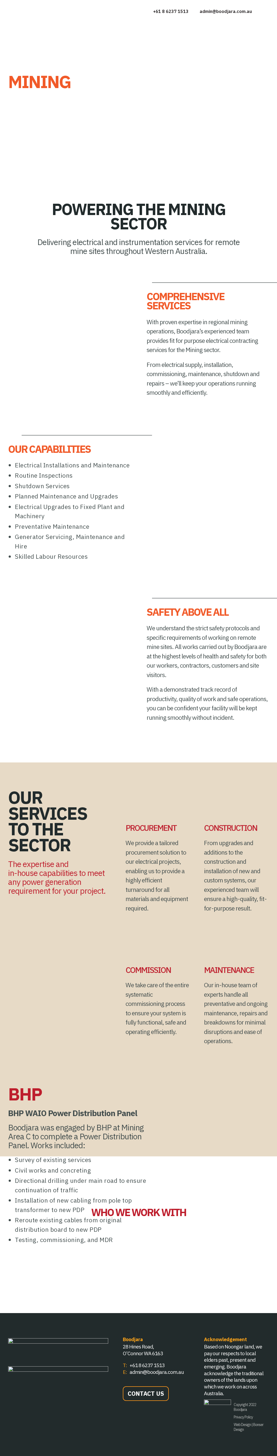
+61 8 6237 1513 (170, 11)
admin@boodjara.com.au (226, 11)
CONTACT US (146, 1393)
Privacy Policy (243, 1417)
